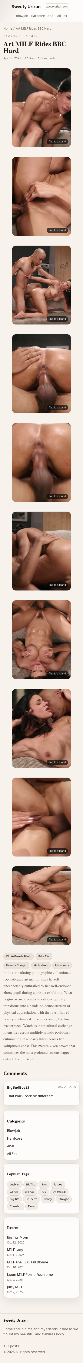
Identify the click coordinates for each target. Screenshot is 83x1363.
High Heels (41, 965)
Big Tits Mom (17, 1237)
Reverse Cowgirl (16, 965)
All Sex (62, 15)
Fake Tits (43, 956)
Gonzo (14, 1192)
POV (43, 1192)
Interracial (59, 1192)
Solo (44, 1184)
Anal (50, 15)
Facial (31, 1206)
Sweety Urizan (26, 6)
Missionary (62, 965)
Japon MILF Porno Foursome (30, 1274)
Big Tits (14, 1199)
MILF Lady (15, 1249)
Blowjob (22, 15)
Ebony (48, 1199)
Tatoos (58, 1184)
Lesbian (15, 1184)
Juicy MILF (15, 1287)
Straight (64, 1199)
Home (7, 28)
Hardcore (38, 15)
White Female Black (18, 956)
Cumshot (15, 1206)
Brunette (31, 1199)
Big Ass (29, 1192)
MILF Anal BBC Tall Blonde (27, 1262)
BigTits (30, 1184)
